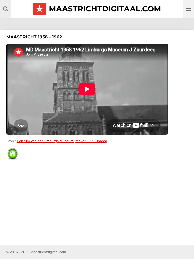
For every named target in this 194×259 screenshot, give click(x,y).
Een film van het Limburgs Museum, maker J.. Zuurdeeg (62, 141)
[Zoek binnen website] (5, 9)
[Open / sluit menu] (188, 9)
